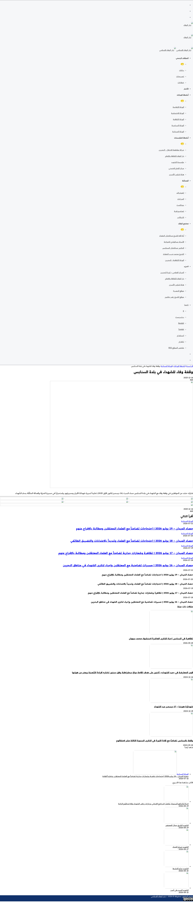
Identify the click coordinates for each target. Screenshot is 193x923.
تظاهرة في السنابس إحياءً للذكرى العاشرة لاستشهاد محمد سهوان (161, 638)
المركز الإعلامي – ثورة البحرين (172, 272)
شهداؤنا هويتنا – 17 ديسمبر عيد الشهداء (173, 706)
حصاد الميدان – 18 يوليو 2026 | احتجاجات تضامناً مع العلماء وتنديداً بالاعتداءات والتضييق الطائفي (131, 540)
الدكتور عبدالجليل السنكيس (173, 248)
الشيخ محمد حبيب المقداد (173, 254)
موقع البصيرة (178, 291)
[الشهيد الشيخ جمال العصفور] (176, 823)
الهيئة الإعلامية (178, 107)
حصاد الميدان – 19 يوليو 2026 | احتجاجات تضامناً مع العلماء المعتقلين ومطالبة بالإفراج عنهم (134, 528)
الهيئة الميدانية (178, 131)
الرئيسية (189, 366)
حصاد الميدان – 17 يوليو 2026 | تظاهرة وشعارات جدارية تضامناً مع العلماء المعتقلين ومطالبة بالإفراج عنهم (125, 553)
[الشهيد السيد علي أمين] (176, 888)
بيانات (181, 70)
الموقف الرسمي (182, 58)
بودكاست (180, 205)
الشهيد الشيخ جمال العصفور (177, 825)
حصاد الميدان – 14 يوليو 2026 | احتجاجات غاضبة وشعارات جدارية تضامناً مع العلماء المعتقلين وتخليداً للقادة (145, 776)
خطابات (181, 82)
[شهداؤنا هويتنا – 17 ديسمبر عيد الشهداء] (171, 702)
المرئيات (180, 199)
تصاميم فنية (179, 211)
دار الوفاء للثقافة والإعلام (174, 156)
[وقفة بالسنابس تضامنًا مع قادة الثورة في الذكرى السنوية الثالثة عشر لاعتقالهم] (171, 736)
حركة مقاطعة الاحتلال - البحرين (171, 150)
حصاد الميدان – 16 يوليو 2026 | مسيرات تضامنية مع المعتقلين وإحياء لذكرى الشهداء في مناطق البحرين (128, 565)
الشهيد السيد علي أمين (179, 890)
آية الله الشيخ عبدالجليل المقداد (171, 236)
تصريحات (180, 76)
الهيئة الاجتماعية (177, 113)
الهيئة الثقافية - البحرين (174, 260)
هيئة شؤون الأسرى (176, 174)
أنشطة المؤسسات (181, 138)
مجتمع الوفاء (183, 223)
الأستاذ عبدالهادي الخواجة (174, 242)
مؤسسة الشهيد (177, 162)
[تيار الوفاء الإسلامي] (176, 50)
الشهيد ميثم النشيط (181, 868)
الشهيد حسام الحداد (181, 847)
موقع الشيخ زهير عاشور (174, 297)
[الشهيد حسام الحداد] (176, 845)
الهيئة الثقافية (178, 119)
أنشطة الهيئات (183, 95)
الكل (182, 64)
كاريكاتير (180, 217)
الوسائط (185, 181)
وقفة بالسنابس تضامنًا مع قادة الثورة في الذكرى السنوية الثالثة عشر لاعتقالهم (154, 740)
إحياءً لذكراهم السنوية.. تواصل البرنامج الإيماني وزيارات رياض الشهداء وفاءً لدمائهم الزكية (153, 804)
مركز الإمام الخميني (176, 168)
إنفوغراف (180, 193)
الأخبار (186, 89)
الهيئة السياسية (178, 125)
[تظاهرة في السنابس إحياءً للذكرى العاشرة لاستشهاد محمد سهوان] (171, 634)
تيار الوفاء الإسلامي (158, 896)
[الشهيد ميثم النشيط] (176, 866)
